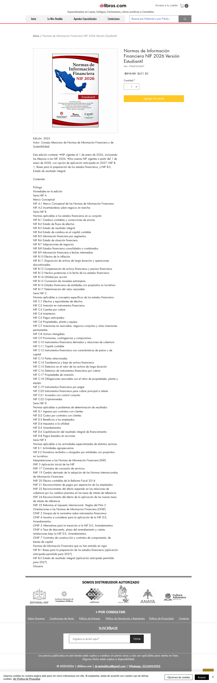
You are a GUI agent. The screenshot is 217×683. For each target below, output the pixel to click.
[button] (184, 6)
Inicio (36, 36)
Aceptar (202, 677)
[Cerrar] (213, 677)
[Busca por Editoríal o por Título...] (185, 18)
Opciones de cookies (178, 677)
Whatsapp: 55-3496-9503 (144, 666)
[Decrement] (126, 87)
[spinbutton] (132, 87)
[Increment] (137, 87)
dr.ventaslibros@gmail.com (110, 666)
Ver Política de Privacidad (26, 678)
